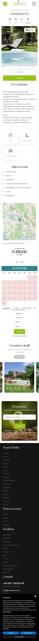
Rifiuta (11, 633)
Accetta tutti (28, 633)
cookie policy (7, 612)
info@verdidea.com (11, 590)
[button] (19, 220)
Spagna (5, 518)
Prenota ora (19, 78)
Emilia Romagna (9, 480)
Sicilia (5, 457)
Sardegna (6, 477)
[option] (19, 377)
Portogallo (7, 525)
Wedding (6, 542)
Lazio (5, 470)
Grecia (5, 521)
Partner (5, 562)
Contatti (6, 559)
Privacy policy (8, 569)
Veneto (5, 491)
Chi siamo (6, 552)
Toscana (6, 453)
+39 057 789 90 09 (13, 583)
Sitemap (6, 572)
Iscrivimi (19, 426)
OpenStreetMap (26, 239)
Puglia (5, 467)
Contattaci (19, 72)
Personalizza (19, 637)
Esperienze (7, 535)
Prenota (19, 331)
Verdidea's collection (10, 545)
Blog (4, 555)
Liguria (5, 504)
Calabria (6, 494)
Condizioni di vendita (10, 565)
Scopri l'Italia (11, 447)
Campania (6, 460)
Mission (5, 548)
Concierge (6, 538)
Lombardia (7, 487)
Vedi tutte (19, 357)
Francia (5, 514)
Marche (5, 474)
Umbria (5, 463)
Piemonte (6, 484)
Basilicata (6, 498)
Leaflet (18, 239)
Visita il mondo (12, 509)
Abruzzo (6, 501)
